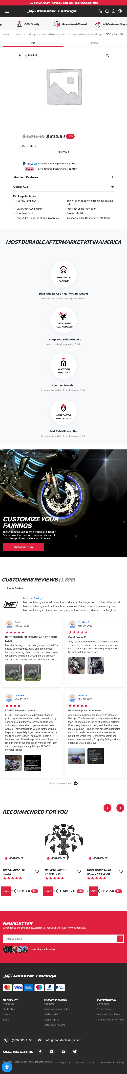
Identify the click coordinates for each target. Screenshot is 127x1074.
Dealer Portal (51, 1014)
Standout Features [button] (25, 177)
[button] (63, 783)
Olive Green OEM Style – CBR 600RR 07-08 (99, 872)
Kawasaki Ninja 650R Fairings (87, 34)
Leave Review (15, 588)
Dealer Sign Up (51, 1019)
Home (6, 34)
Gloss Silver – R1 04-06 (14, 872)
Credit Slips (9, 1009)
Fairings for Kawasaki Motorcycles (46, 34)
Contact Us (103, 1003)
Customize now (23, 547)
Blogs (6, 1019)
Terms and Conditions (108, 1014)
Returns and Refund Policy (110, 1019)
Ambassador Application (57, 1009)
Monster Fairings (33, 598)
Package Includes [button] (24, 196)
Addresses (8, 1003)
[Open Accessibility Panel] (7, 1067)
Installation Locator (54, 1024)
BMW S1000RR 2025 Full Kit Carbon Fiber (55, 872)
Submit (120, 939)
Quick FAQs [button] (20, 186)
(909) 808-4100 (89, 3)
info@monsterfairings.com (63, 1040)
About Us (49, 1003)
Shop (18, 34)
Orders (6, 1014)
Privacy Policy (104, 1009)
